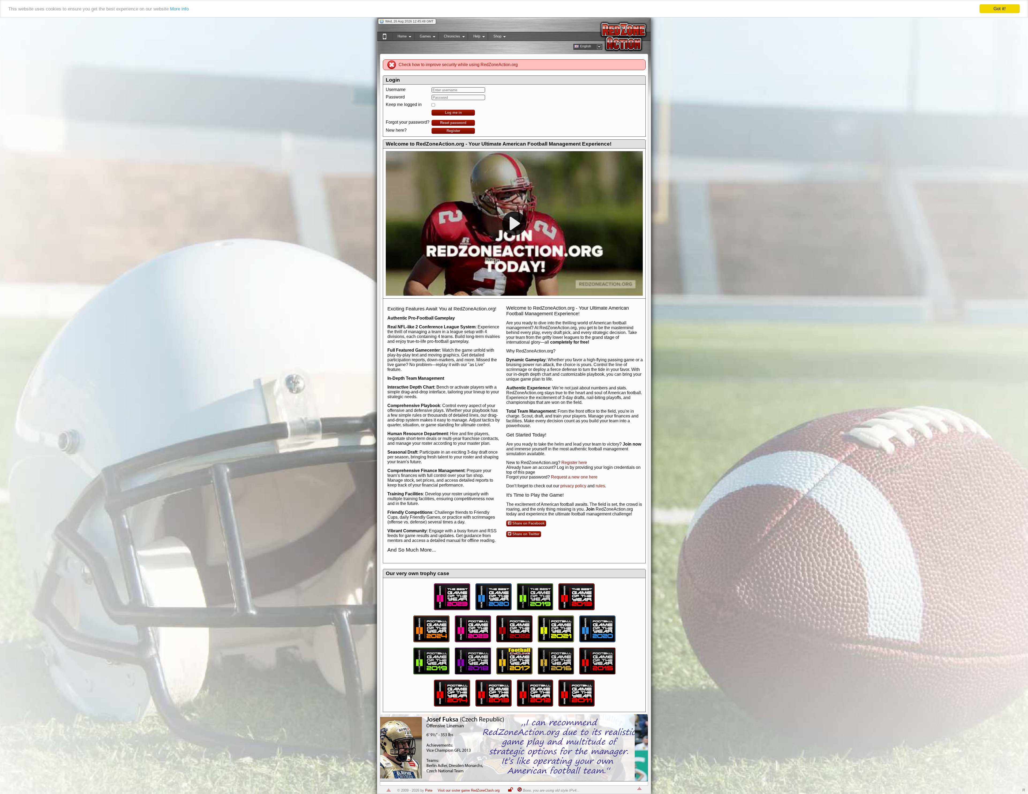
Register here (574, 462)
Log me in (453, 113)
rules (600, 486)
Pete (428, 790)
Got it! (999, 8)
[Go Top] (388, 790)
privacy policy (573, 486)
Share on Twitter (525, 534)
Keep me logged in (404, 104)
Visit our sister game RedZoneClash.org (469, 790)
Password (395, 97)
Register (453, 131)
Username (396, 89)
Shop (494, 37)
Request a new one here (574, 477)
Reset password (453, 123)
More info (179, 9)
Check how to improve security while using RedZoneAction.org (458, 64)
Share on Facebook (528, 523)
